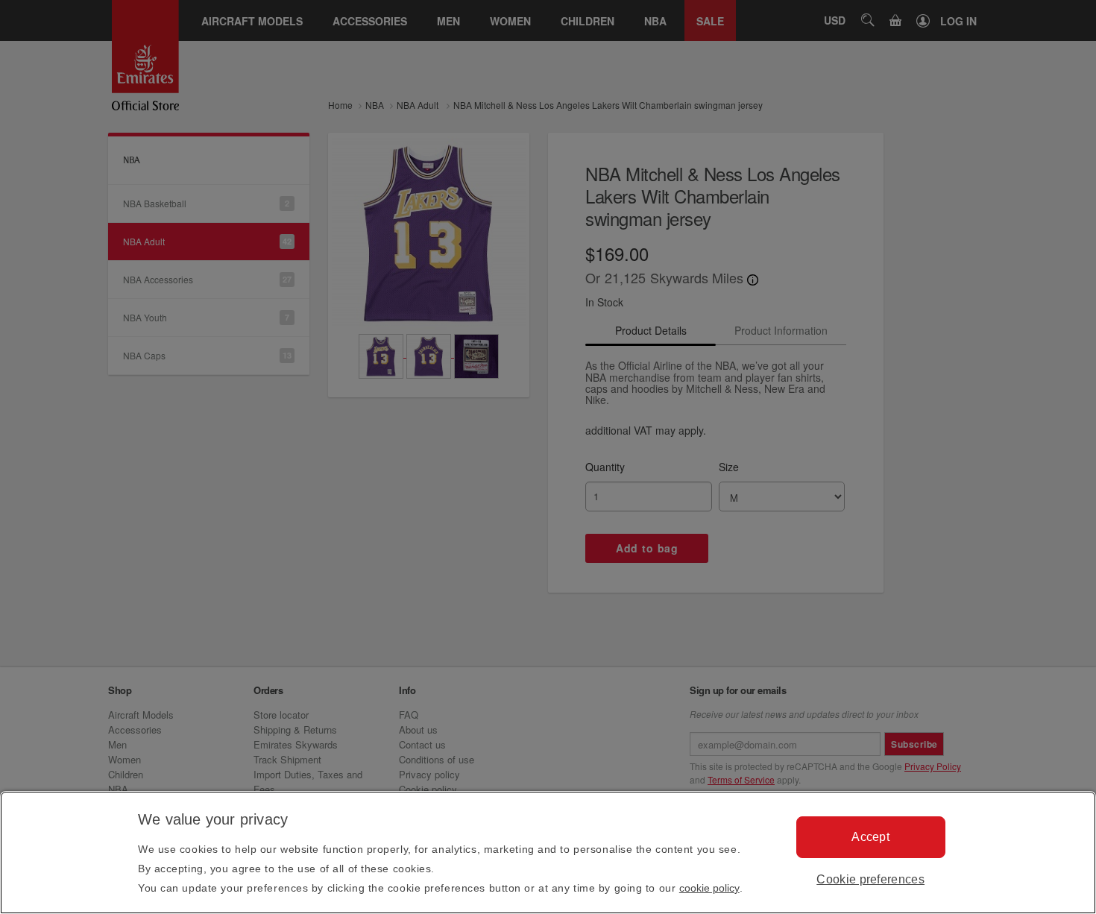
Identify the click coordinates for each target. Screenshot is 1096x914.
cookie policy (709, 888)
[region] (548, 852)
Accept (870, 837)
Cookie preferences (870, 879)
